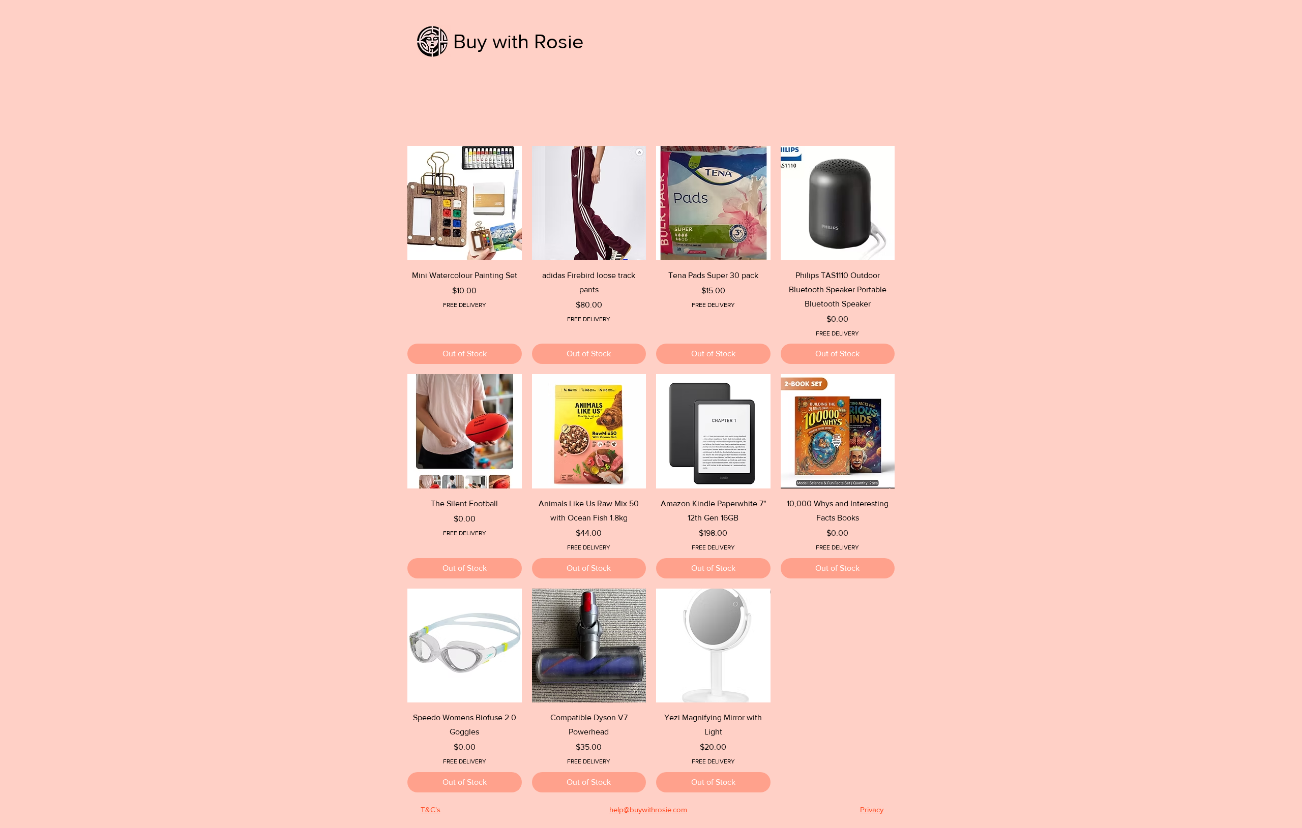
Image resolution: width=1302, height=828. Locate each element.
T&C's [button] (430, 809)
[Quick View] (464, 203)
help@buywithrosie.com (648, 809)
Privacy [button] (871, 809)
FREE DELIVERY (464, 305)
